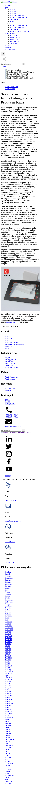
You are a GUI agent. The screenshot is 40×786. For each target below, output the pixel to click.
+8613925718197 (11, 415)
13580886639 (10, 542)
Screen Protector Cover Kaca (20, 31)
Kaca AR (13, 12)
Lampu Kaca (14, 19)
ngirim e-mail (11, 322)
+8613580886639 (11, 417)
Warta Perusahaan (11, 87)
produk (7, 8)
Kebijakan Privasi (11, 367)
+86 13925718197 (11, 500)
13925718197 (10, 563)
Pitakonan (8, 47)
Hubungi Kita (10, 49)
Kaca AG (13, 10)
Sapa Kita (13, 35)
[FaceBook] (8, 442)
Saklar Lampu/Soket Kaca (19, 17)
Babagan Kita (10, 33)
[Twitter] (8, 449)
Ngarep (8, 6)
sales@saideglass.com (13, 426)
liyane (12, 21)
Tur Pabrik (13, 43)
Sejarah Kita (14, 39)
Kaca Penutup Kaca (17, 15)
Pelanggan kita (15, 37)
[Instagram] (8, 464)
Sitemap (8, 476)
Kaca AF (13, 14)
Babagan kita (10, 404)
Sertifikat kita (14, 41)
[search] (3, 53)
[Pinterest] (8, 457)
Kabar (7, 45)
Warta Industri (10, 89)
